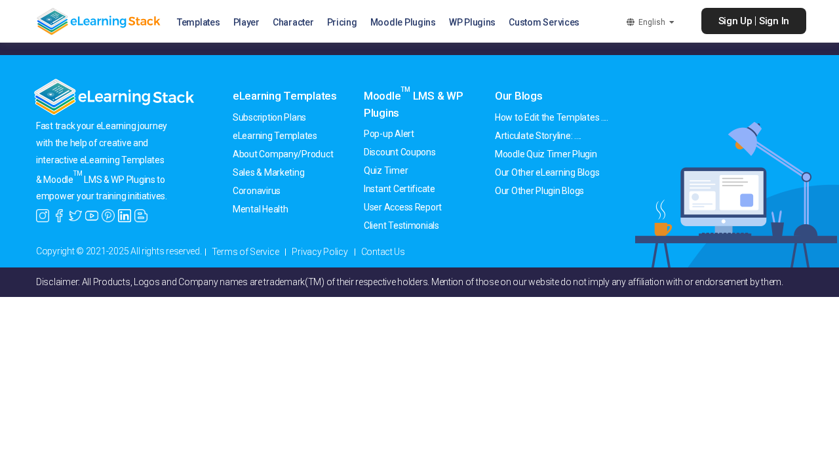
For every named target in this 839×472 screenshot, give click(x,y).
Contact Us (383, 251)
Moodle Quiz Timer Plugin (546, 154)
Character (293, 22)
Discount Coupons (400, 152)
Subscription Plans (269, 117)
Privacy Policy (319, 251)
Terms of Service (245, 251)
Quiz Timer (386, 170)
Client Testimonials (401, 225)
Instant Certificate (399, 189)
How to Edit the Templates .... (551, 117)
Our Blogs (519, 95)
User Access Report (403, 207)
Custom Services (544, 22)
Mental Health (260, 209)
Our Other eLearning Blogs (547, 172)
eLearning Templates (285, 95)
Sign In (774, 21)
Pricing (342, 22)
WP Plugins (472, 22)
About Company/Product (283, 154)
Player (246, 22)
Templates (198, 22)
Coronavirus (257, 191)
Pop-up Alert (389, 133)
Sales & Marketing (268, 172)
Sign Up (735, 21)
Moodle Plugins (403, 22)
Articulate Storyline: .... (538, 135)
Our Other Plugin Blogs (539, 191)
